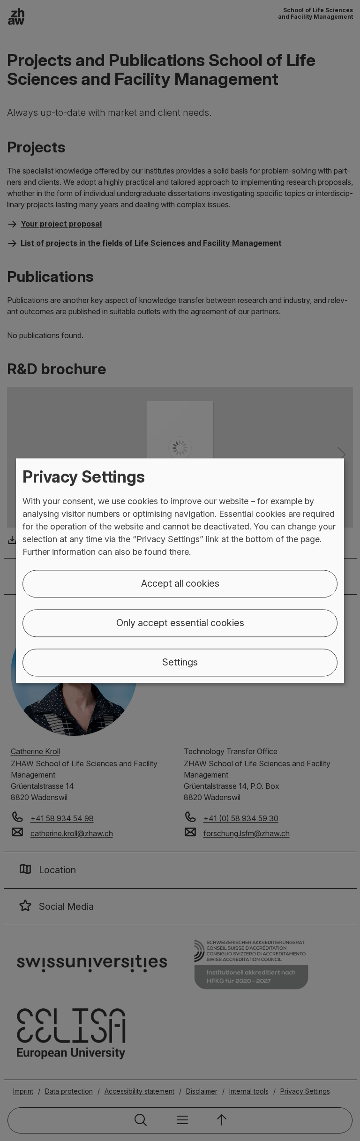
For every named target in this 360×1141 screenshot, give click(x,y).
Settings (180, 662)
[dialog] (180, 570)
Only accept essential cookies (180, 622)
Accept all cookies (180, 583)
